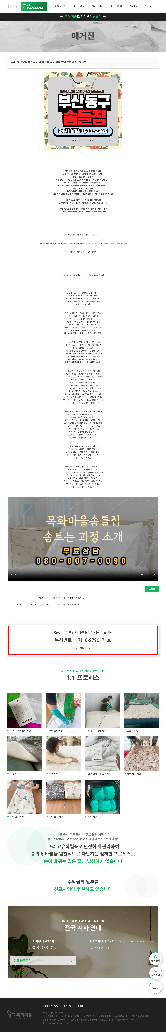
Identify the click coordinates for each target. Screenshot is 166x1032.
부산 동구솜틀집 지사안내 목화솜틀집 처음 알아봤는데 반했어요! (48, 62)
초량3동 (75, 243)
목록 (153, 589)
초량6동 (81, 243)
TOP (155, 989)
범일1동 (111, 243)
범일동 (57, 243)
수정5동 (105, 243)
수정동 (47, 243)
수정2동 (93, 243)
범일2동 (118, 243)
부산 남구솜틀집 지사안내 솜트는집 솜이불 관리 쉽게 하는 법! (55, 605)
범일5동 (124, 243)
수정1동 (87, 243)
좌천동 (52, 243)
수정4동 (99, 243)
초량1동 (63, 243)
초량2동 (69, 243)
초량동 (41, 243)
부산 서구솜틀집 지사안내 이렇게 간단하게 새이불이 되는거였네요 (57, 598)
